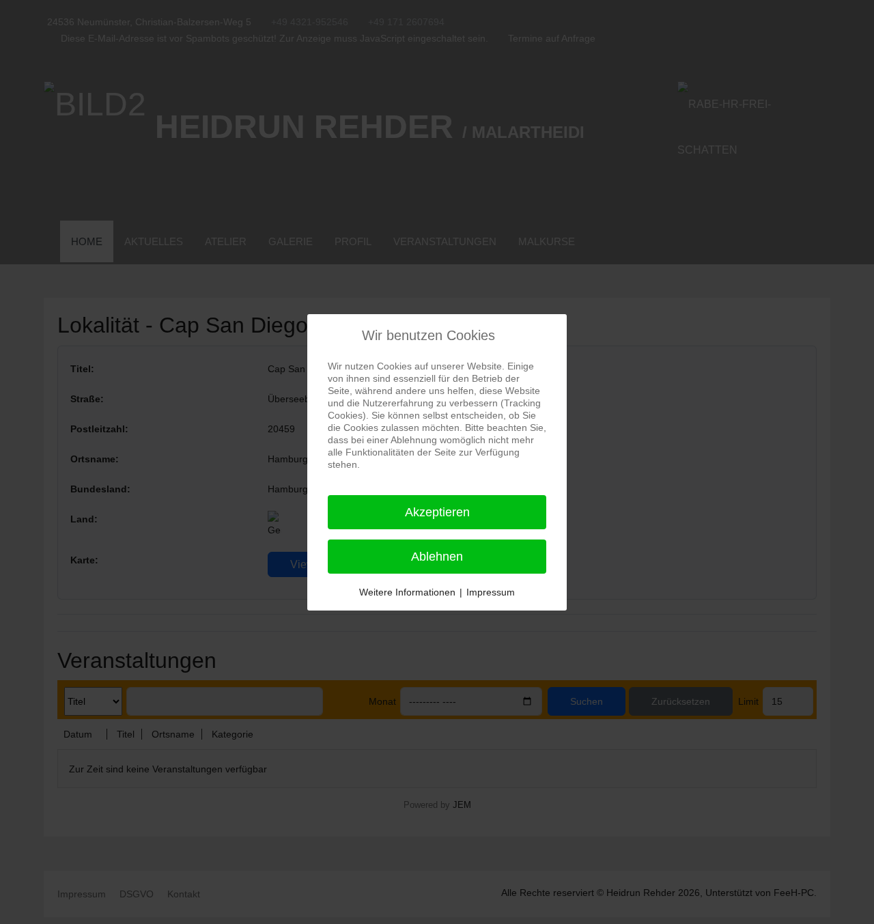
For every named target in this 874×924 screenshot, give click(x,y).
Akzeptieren (437, 512)
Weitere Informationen (407, 592)
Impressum (490, 592)
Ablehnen (437, 556)
